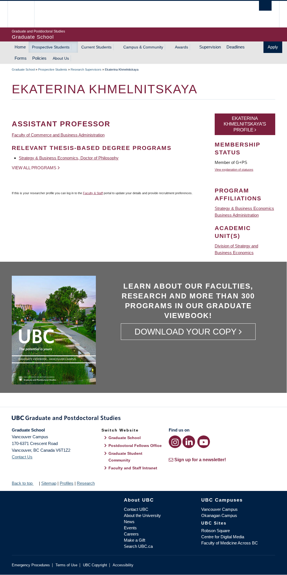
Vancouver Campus (219, 509)
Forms (21, 58)
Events (130, 527)
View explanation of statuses (234, 169)
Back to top (23, 483)
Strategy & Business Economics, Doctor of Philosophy (69, 158)
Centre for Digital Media (222, 536)
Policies (39, 58)
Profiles (66, 483)
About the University (142, 515)
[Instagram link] (175, 441)
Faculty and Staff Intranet (132, 468)
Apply (273, 47)
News (129, 521)
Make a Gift (134, 540)
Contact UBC (136, 509)
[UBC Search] (265, 6)
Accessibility (123, 565)
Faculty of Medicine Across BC (229, 543)
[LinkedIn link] (188, 441)
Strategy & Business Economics (244, 208)
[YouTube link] (203, 441)
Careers (131, 534)
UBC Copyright (95, 565)
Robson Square (215, 530)
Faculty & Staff (93, 193)
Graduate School (23, 69)
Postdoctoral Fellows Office (135, 445)
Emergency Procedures (31, 565)
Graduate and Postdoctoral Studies (143, 419)
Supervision (210, 47)
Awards (181, 47)
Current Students (96, 47)
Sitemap (48, 483)
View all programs (34, 167)
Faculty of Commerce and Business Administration (58, 135)
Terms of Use (66, 565)
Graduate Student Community (125, 456)
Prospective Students (51, 47)
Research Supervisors (86, 69)
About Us (61, 58)
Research (86, 483)
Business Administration (237, 215)
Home (20, 47)
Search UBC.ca (138, 546)
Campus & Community (143, 47)
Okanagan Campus (219, 515)
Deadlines (235, 47)
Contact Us (22, 457)
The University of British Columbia (25, 14)
